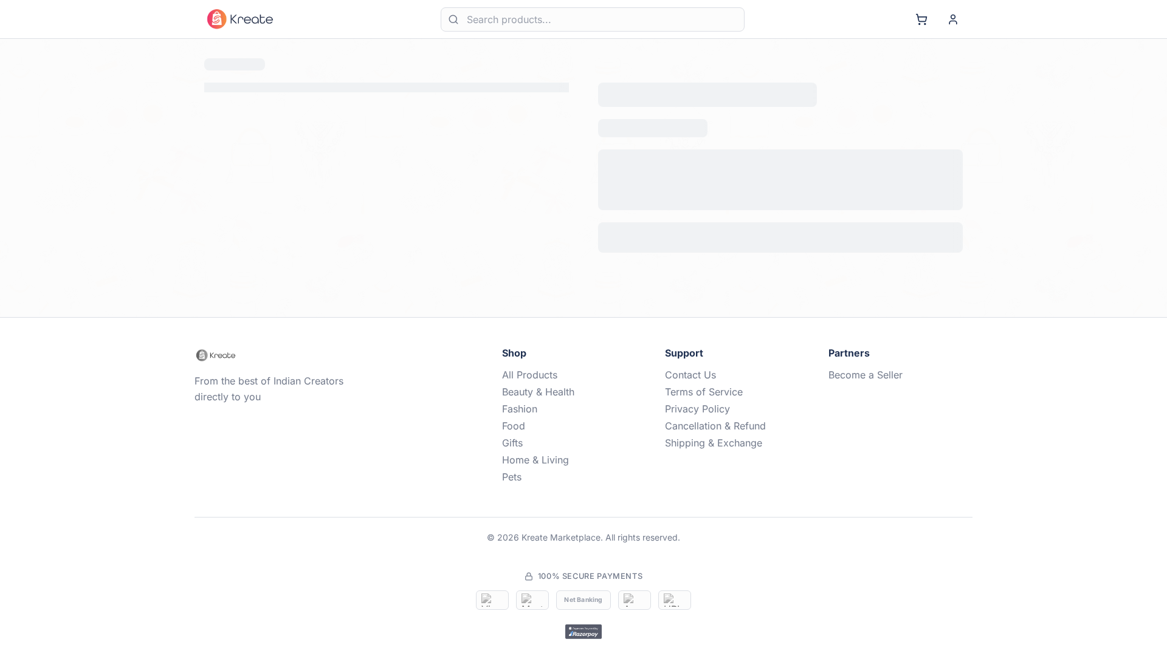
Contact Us (690, 375)
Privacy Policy (697, 409)
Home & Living (535, 460)
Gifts (512, 443)
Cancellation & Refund (715, 426)
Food (513, 426)
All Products (529, 375)
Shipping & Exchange (713, 443)
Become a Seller (865, 375)
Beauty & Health (538, 392)
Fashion (519, 409)
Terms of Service (704, 392)
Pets (512, 477)
